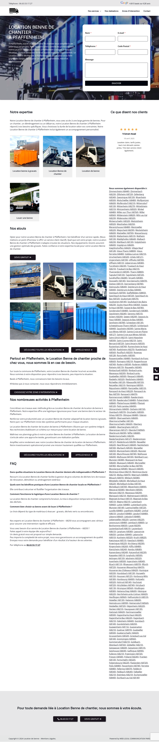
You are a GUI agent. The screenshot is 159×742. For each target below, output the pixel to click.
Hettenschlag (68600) (127, 591)
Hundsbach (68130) (126, 573)
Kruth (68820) (140, 537)
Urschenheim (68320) (119, 257)
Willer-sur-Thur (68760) (127, 212)
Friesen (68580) (116, 656)
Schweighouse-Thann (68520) (122, 325)
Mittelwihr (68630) (117, 480)
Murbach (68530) (125, 448)
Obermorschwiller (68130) (121, 421)
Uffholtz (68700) (136, 260)
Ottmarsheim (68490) (119, 409)
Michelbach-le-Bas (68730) (129, 483)
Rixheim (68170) (116, 367)
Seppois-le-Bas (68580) (132, 319)
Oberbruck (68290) (117, 433)
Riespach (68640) (135, 376)
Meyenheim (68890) (137, 486)
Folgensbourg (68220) (119, 662)
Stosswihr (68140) (117, 280)
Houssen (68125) (125, 576)
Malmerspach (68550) (137, 495)
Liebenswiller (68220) (119, 519)
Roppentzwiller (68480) (119, 358)
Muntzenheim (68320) (127, 451)
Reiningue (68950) (134, 385)
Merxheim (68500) (134, 489)
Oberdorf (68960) (137, 430)
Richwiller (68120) (117, 382)
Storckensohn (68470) (137, 280)
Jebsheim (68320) (134, 558)
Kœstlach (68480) (135, 540)
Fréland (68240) (131, 656)
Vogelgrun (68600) (125, 245)
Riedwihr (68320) (117, 379)
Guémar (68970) (124, 630)
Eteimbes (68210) (125, 674)
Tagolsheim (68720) (135, 275)
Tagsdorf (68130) (117, 275)
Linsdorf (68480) (124, 513)
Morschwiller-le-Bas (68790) (129, 465)
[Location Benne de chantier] (57, 151)
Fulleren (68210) (116, 653)
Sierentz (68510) (135, 313)
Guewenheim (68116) (119, 627)
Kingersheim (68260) (118, 546)
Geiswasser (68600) (118, 648)
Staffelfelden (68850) (136, 292)
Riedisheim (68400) (134, 379)
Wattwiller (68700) (125, 233)
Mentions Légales (48, 738)
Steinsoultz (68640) (118, 286)
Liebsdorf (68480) (132, 516)
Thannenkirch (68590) (119, 272)
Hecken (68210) (116, 609)
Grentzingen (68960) (126, 639)
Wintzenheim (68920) (127, 209)
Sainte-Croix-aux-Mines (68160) (131, 334)
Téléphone (91, 46)
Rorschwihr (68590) (126, 355)
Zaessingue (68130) (126, 197)
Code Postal (124, 46)
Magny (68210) (123, 501)
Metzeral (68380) (117, 489)
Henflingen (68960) (118, 597)
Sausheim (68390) (125, 328)
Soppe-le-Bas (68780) (134, 307)
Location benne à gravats (25, 171)
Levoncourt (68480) (118, 522)
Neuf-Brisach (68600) (126, 445)
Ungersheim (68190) (118, 260)
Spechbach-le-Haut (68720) (121, 295)
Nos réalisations (111, 11)
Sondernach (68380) (138, 310)
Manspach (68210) (117, 495)
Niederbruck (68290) (126, 442)
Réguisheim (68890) (118, 388)
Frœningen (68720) (133, 653)
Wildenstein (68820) (126, 215)
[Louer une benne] (24, 198)
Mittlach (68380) (132, 477)
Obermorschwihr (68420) (120, 424)
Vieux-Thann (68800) (126, 251)
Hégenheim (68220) (136, 606)
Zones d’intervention (131, 11)
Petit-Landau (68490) (126, 406)
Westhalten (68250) (126, 224)
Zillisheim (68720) (125, 194)
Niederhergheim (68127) (120, 439)
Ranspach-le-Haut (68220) (121, 391)
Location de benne (90, 171)
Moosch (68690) (136, 468)
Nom (88, 33)
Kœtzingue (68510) (117, 540)
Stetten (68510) (116, 283)
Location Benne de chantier (57, 172)
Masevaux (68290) (133, 492)
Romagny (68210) (125, 361)
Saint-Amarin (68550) (135, 343)
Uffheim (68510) (116, 263)
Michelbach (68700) (118, 486)
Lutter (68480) (123, 504)
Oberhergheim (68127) (127, 427)
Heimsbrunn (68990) (118, 603)
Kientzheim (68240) (118, 549)
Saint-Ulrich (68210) (118, 337)
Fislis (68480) (115, 665)
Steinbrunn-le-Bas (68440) (129, 289)
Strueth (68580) (135, 278)
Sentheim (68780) (117, 322)
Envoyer (116, 83)
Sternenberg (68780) (133, 283)
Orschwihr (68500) (135, 412)
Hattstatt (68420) (117, 612)
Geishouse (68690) (117, 650)
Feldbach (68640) (125, 671)
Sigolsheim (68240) (118, 313)
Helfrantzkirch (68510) (138, 597)
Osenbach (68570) (117, 412)
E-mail (122, 33)
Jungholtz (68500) (134, 555)
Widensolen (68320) (126, 218)
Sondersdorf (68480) (118, 310)
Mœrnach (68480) (140, 474)
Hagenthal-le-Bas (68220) (120, 618)
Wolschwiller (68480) (126, 200)
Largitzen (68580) (125, 531)
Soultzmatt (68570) (129, 298)
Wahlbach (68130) (125, 242)
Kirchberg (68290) (136, 543)
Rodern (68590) (124, 364)
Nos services (93, 11)
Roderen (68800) (140, 364)
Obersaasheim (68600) (127, 418)
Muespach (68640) (125, 463)
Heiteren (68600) (133, 600)
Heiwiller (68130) (116, 600)
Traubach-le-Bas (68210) (128, 269)
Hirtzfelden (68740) (126, 585)
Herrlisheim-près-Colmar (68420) (132, 594)
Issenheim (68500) (117, 561)
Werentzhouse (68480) (119, 227)
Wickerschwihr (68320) (119, 221)
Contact (146, 11)
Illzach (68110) (115, 564)
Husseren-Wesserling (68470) (130, 567)
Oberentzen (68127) (118, 430)
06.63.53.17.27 (25, 3)
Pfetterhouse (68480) (127, 403)
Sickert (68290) (116, 316)
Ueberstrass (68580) (134, 263)
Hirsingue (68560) (125, 588)
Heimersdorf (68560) (138, 603)
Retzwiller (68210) (117, 385)
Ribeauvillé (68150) (135, 382)
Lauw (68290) (134, 525)
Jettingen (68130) (117, 558)
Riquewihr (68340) (133, 367)
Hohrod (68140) (124, 582)
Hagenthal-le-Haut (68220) (129, 615)
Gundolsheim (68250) (127, 624)
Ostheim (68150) (137, 409)
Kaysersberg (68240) (118, 552)
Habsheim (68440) (125, 621)
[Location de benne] (90, 151)
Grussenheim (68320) (119, 636)
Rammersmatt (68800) (119, 397)
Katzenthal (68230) (137, 552)
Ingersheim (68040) (136, 561)
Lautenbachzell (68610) (120, 528)
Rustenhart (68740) (118, 346)
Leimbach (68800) (136, 522)
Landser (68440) (124, 534)
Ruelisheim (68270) (126, 349)
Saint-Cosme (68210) (126, 340)
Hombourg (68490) (126, 579)
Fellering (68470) (124, 668)
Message (89, 59)
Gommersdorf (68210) (119, 642)
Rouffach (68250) (125, 352)
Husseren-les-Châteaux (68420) (123, 570)
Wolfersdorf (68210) (126, 203)
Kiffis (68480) (135, 546)
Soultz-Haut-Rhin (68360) (128, 304)
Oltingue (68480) (130, 415)
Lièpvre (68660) (116, 516)
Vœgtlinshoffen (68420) (120, 248)
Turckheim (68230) (117, 266)
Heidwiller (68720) (117, 606)
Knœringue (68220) (118, 543)
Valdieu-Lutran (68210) (135, 254)
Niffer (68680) (133, 433)
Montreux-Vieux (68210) (120, 471)
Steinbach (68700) (117, 292)
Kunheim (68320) (125, 537)
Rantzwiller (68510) (137, 388)
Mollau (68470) (124, 474)
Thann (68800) (137, 272)
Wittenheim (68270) (126, 206)
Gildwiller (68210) (135, 645)
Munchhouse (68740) (127, 454)
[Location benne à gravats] (24, 151)
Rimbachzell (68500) (118, 370)
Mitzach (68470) (116, 477)
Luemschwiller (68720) (135, 507)
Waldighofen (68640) (126, 239)
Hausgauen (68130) (133, 609)
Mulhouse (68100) (125, 457)
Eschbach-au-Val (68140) (128, 677)
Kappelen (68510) (117, 555)
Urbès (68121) (136, 257)
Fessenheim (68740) (131, 665)
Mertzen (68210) (116, 492)
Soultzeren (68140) (118, 301)
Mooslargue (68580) (118, 468)
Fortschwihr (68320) (126, 659)
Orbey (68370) (115, 415)
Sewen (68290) (130, 316)
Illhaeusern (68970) (132, 564)
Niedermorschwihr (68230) (121, 436)
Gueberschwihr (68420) (128, 633)
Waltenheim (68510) (126, 236)
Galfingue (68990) (135, 650)
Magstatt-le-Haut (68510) (120, 498)
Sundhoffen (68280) (118, 278)
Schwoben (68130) (134, 322)
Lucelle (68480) (116, 510)
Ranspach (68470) (129, 394)
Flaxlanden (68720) (139, 662)
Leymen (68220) (137, 519)
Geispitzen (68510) (136, 648)
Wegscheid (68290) (125, 230)
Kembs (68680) (135, 549)
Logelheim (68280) (132, 510)
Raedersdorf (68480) (126, 400)
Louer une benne (25, 218)
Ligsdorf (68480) (140, 513)
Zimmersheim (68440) (119, 191)
